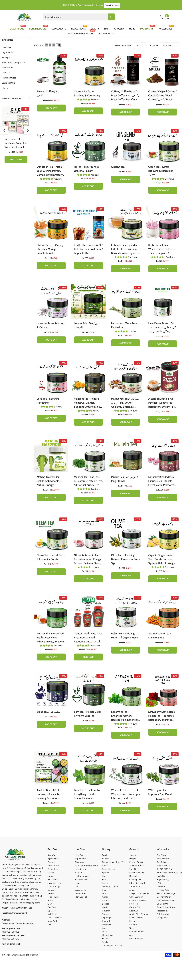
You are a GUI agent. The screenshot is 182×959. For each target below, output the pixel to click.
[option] (16, 136)
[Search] (79, 16)
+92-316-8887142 (10, 938)
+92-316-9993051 (10, 931)
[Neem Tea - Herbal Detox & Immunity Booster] (51, 533)
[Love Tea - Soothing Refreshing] (51, 377)
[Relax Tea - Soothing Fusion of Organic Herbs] (125, 612)
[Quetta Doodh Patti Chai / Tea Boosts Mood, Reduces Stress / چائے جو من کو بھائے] (88, 612)
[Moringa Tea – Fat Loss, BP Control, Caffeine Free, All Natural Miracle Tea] (88, 455)
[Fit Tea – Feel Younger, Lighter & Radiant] (88, 145)
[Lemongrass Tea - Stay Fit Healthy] (125, 301)
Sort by (153, 45)
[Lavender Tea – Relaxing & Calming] (51, 301)
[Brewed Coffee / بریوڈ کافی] (51, 69)
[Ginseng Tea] (125, 145)
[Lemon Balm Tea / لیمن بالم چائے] (88, 301)
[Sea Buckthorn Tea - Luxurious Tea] (163, 612)
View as (38, 45)
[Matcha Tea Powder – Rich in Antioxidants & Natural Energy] (51, 455)
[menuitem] (16, 47)
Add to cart (16, 159)
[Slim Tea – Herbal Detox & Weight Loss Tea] (88, 690)
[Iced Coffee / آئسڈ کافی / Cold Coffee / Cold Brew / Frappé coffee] (88, 223)
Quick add (88, 657)
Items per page (123, 45)
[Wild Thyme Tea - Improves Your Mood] (163, 768)
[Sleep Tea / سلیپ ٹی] (51, 690)
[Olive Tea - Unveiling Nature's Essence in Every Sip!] (125, 533)
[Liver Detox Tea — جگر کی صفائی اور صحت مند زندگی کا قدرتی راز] (163, 301)
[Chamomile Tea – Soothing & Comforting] (88, 69)
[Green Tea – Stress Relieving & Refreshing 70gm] (163, 145)
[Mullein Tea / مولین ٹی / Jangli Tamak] (125, 455)
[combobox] (75, 16)
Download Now (112, 5)
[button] (4, 130)
